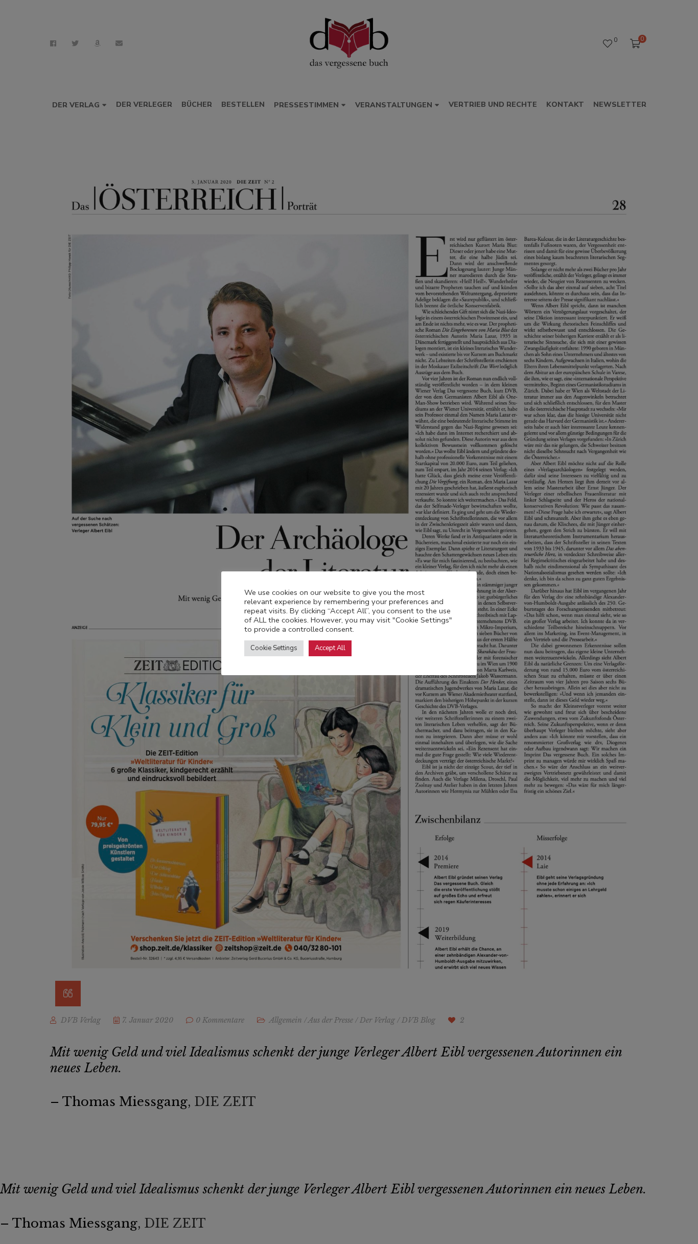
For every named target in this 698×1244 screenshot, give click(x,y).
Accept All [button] (330, 648)
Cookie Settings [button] (273, 648)
